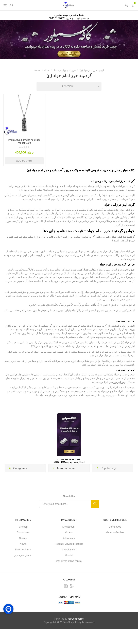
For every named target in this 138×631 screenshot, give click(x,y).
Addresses (69, 538)
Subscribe (95, 504)
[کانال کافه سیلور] (69, 39)
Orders (69, 532)
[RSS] (72, 586)
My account (68, 526)
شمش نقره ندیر (22, 555)
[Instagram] (65, 586)
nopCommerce (76, 618)
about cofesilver (115, 532)
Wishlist (69, 555)
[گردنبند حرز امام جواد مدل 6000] (24, 115)
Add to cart (24, 160)
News (23, 543)
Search (23, 538)
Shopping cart (69, 549)
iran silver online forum (69, 560)
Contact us (23, 532)
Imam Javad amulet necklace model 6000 (24, 141)
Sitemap (23, 526)
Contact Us (115, 526)
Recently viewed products (69, 543)
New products (23, 549)
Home (37, 70)
